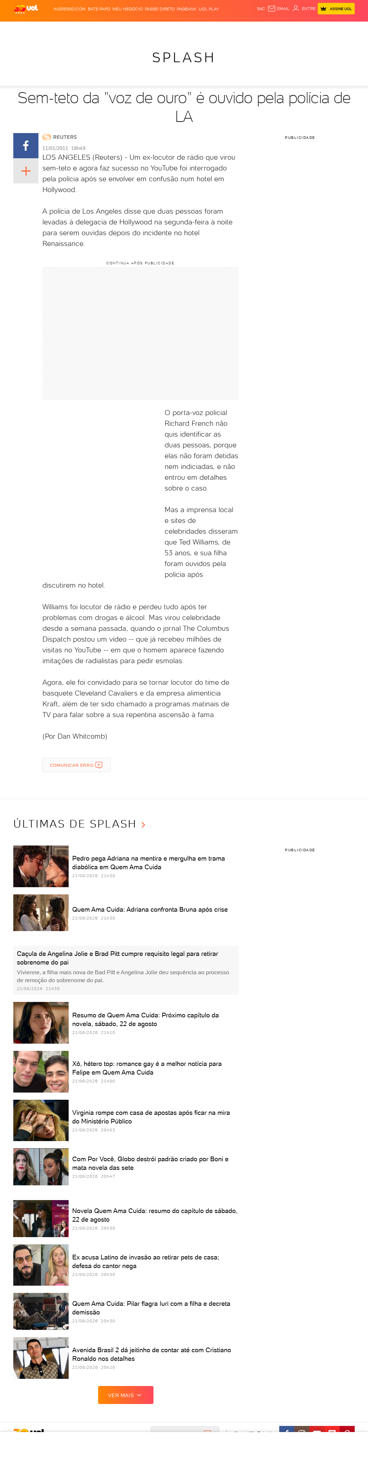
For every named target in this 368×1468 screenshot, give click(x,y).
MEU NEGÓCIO (127, 9)
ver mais (121, 1395)
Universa (204, 28)
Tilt (237, 28)
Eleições (50, 28)
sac (261, 8)
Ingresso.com (70, 9)
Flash (33, 28)
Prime (307, 28)
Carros (110, 28)
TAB (297, 28)
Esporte (167, 28)
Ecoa (248, 28)
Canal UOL (266, 28)
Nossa (285, 28)
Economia (131, 28)
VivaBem (224, 28)
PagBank (187, 9)
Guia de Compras (346, 28)
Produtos (14, 28)
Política (91, 28)
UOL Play (209, 9)
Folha (150, 28)
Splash (185, 28)
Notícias (71, 28)
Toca (320, 28)
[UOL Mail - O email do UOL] (278, 8)
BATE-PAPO (99, 9)
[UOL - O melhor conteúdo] (25, 8)
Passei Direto (160, 9)
